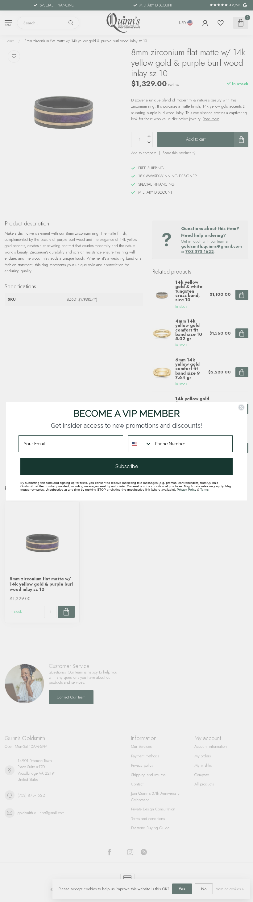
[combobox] (140, 444)
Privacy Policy (186, 489)
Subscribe (126, 466)
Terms (204, 489)
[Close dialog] (241, 407)
